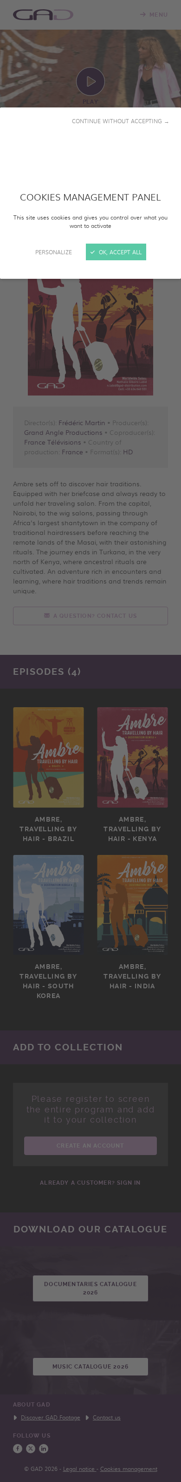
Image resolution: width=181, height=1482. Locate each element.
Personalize (53, 252)
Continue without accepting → (120, 121)
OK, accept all (119, 252)
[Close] (90, 741)
